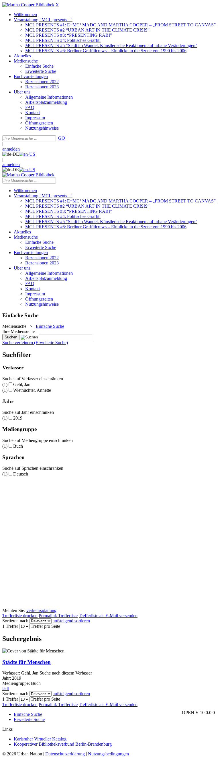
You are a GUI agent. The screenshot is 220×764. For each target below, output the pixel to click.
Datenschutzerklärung (65, 753)
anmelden (11, 149)
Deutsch (20, 473)
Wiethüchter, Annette (32, 390)
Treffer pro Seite (45, 626)
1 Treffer (10, 626)
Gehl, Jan (21, 384)
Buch (18, 446)
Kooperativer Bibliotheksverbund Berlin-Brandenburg (63, 744)
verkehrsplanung (41, 610)
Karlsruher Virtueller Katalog (40, 738)
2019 (17, 418)
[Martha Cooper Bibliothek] (28, 4)
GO (61, 138)
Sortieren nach (15, 620)
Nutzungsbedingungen (108, 753)
